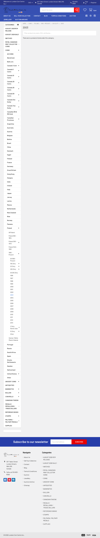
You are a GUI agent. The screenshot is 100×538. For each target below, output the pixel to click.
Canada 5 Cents (10, 71)
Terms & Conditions (58, 16)
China (9, 147)
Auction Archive (21, 19)
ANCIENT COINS (10, 381)
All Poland (12, 232)
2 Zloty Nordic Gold (13, 327)
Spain (9, 356)
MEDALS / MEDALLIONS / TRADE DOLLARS (11, 406)
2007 (11, 306)
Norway (9, 220)
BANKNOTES (9, 389)
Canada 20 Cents (10, 83)
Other (12, 334)
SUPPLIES (8, 426)
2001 (11, 289)
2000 (11, 286)
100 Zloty (13, 263)
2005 (11, 300)
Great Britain (11, 170)
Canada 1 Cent (12, 65)
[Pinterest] (90, 15)
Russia (9, 348)
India (8, 182)
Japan (9, 193)
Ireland (9, 185)
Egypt (9, 155)
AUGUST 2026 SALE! (12, 34)
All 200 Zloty (14, 273)
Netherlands (11, 209)
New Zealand (11, 213)
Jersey (9, 197)
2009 (11, 311)
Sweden (9, 366)
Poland (9, 228)
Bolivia (9, 139)
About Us (7, 16)
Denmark (10, 151)
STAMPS (8, 416)
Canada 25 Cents (10, 89)
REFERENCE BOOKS (11, 412)
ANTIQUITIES (9, 385)
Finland (9, 159)
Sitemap (27, 485)
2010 (11, 314)
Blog (46, 16)
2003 (11, 295)
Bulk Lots (10, 62)
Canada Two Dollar (11, 107)
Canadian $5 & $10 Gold (12, 113)
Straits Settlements (11, 361)
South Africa (11, 352)
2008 (11, 309)
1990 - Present (11, 254)
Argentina (10, 124)
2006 (11, 303)
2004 (11, 298)
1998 (11, 281)
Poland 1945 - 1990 (13, 248)
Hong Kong (10, 174)
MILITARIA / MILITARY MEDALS (11, 421)
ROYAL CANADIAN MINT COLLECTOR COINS (11, 44)
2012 (11, 320)
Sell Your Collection (22, 16)
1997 (11, 278)
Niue (8, 216)
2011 (11, 317)
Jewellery (8, 19)
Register (93, 2)
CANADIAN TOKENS (11, 400)
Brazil (9, 143)
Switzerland (11, 370)
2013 (11, 323)
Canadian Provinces (10, 119)
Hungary (10, 178)
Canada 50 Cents (10, 95)
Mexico (9, 205)
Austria (9, 131)
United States (12, 374)
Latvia (9, 201)
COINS (7, 50)
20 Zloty (12, 266)
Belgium (9, 135)
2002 (11, 292)
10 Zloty (12, 331)
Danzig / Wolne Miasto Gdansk (13, 339)
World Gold (10, 58)
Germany (10, 166)
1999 (11, 284)
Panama (10, 224)
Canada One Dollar (11, 101)
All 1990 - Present (13, 260)
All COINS (10, 54)
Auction (73, 16)
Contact (37, 16)
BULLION (8, 393)
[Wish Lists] (85, 9)
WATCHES (8, 38)
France (9, 162)
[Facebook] (86, 15)
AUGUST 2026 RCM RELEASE (11, 30)
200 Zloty (13, 269)
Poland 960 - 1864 (12, 237)
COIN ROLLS (9, 396)
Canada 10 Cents (10, 77)
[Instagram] (94, 15)
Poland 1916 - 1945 (13, 243)
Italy (8, 189)
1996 (11, 275)
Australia (10, 128)
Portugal (10, 344)
